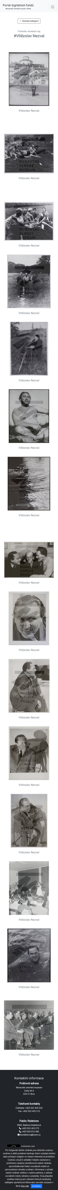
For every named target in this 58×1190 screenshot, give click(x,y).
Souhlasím (36, 1186)
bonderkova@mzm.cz (30, 1135)
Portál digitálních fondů (18, 7)
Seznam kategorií (30, 21)
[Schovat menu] (52, 7)
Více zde (25, 1186)
